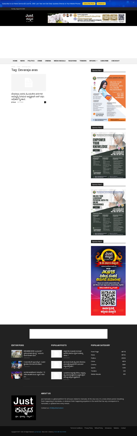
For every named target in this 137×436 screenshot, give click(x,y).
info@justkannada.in (56, 408)
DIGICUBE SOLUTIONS (60, 432)
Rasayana (72, 61)
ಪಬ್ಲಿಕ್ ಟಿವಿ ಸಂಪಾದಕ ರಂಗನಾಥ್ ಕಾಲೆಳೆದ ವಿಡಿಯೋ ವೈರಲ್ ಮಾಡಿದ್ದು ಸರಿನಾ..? (73, 353)
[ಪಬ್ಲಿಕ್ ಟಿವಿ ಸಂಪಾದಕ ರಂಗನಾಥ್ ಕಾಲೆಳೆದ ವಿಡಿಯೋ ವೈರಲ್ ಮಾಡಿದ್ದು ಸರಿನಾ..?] (56, 354)
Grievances (108, 428)
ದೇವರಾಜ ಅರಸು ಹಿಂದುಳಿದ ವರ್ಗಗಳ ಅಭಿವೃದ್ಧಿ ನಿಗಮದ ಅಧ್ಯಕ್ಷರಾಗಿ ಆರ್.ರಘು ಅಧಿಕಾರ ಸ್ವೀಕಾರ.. (27, 97)
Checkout (101, 4)
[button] (133, 2)
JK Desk (13, 102)
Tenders (83, 61)
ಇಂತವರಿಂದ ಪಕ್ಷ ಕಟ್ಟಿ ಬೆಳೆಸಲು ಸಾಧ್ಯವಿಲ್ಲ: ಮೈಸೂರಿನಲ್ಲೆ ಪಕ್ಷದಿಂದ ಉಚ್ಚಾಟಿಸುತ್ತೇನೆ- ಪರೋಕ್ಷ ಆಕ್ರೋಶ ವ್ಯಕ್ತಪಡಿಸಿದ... (75, 375)
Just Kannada (37, 432)
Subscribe (104, 61)
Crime (39, 61)
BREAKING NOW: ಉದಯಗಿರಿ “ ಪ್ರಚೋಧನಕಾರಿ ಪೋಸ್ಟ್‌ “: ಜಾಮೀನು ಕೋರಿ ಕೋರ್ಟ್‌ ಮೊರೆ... (34, 353)
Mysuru (92, 61)
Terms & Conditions (76, 428)
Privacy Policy (89, 428)
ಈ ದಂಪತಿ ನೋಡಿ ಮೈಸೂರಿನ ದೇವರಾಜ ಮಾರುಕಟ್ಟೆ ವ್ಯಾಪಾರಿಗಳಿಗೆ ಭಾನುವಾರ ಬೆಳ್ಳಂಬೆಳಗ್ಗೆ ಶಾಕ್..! (74, 364)
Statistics (116, 428)
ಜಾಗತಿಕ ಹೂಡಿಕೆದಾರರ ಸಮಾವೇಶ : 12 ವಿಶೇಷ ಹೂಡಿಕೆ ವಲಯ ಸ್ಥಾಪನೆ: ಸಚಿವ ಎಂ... (34, 374)
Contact (123, 428)
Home (15, 61)
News (22, 61)
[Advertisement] (68, 42)
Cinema (48, 61)
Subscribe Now (89, 4)
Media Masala (60, 61)
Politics (31, 61)
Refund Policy (99, 428)
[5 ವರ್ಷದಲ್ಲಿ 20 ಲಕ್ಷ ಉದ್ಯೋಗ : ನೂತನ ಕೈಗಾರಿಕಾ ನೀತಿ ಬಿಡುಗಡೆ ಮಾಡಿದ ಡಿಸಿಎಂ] (16, 364)
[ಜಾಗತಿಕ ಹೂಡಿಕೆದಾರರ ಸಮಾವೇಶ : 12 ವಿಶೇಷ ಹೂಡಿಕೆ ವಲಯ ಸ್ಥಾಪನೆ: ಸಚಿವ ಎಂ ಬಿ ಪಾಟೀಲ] (16, 375)
